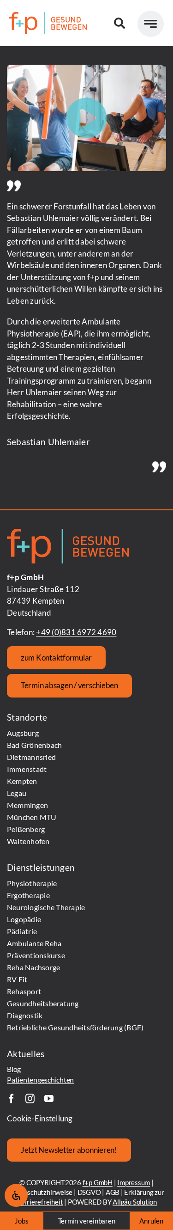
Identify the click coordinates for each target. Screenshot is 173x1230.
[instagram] (30, 1098)
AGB (112, 1192)
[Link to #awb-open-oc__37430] (119, 23)
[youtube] (49, 1098)
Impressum (133, 1182)
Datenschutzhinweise (40, 1192)
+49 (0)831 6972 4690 (76, 632)
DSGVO (89, 1192)
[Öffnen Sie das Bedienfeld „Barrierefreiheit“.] (16, 1195)
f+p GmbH (98, 1182)
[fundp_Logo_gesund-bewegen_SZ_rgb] (48, 16)
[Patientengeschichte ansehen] (86, 118)
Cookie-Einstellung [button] (40, 1118)
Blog (14, 1069)
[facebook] (11, 1098)
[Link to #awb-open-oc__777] (150, 24)
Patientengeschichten (40, 1079)
